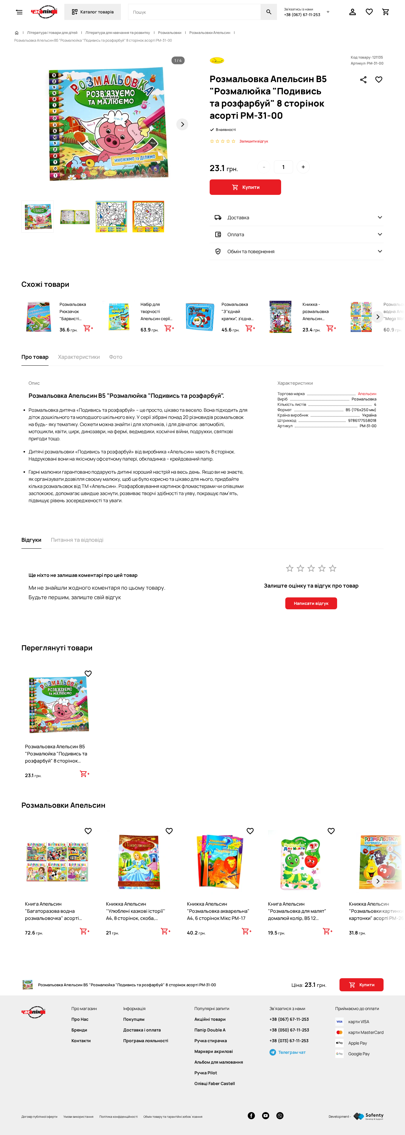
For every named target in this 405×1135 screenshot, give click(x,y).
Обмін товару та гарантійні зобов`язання (173, 1116)
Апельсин (367, 393)
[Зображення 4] (148, 217)
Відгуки (31, 539)
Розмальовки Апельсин (209, 33)
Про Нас (79, 1019)
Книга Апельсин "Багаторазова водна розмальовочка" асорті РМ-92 (52, 915)
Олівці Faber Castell (214, 1083)
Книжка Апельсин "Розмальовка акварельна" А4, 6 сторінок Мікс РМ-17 (218, 911)
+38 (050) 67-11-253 (289, 1030)
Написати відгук (311, 603)
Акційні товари (210, 1019)
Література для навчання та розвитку (117, 33)
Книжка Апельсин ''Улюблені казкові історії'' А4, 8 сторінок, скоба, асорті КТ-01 (135, 915)
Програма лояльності (145, 1040)
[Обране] (369, 12)
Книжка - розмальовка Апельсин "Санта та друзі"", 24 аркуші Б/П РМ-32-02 (316, 325)
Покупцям (133, 1019)
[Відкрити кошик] (386, 12)
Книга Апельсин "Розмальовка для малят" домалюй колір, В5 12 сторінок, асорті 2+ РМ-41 (297, 915)
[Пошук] (269, 12)
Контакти (81, 1040)
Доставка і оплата (142, 1030)
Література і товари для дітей (52, 33)
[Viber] (280, 1116)
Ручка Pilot (205, 1072)
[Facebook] (251, 1116)
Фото (115, 356)
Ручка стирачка (210, 1040)
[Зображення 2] (74, 217)
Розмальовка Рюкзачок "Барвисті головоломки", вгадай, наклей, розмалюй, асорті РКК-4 (75, 325)
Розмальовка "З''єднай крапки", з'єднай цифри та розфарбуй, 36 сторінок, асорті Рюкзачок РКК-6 (238, 325)
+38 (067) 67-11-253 (302, 14)
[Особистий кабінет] (352, 12)
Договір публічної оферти (39, 1116)
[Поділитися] (363, 80)
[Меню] (19, 12)
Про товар (35, 356)
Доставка (238, 217)
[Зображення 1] (37, 217)
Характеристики (79, 356)
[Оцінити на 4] (322, 568)
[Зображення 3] (111, 217)
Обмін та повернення (251, 251)
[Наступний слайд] (182, 124)
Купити (251, 187)
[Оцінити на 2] (300, 568)
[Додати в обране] (379, 80)
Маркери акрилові (213, 1051)
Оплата (236, 234)
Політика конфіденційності (118, 1116)
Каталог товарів (97, 12)
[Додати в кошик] (88, 328)
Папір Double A (209, 1030)
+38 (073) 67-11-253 (289, 1040)
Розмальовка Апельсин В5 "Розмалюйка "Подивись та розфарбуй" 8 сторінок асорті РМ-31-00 (56, 757)
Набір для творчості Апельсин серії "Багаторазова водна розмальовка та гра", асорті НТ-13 (156, 329)
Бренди (79, 1030)
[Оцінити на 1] (290, 568)
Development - (340, 1116)
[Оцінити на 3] (311, 568)
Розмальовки (169, 33)
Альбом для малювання (218, 1062)
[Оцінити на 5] (332, 568)
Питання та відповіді (77, 539)
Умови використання (78, 1116)
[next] (378, 317)
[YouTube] (265, 1116)
